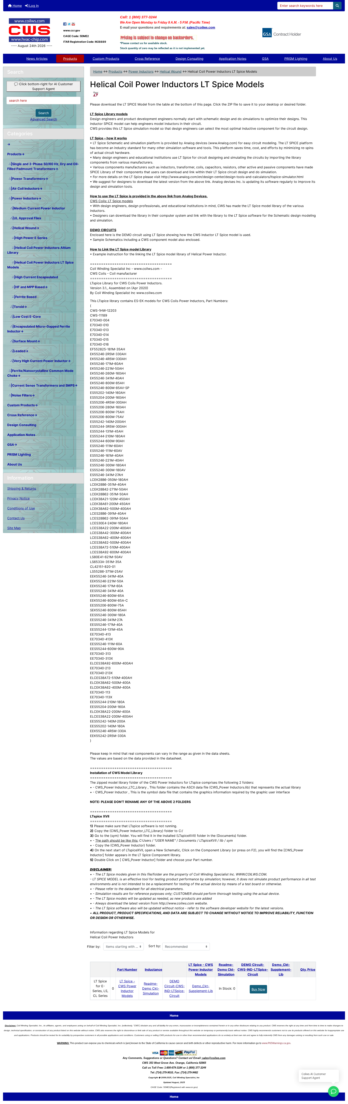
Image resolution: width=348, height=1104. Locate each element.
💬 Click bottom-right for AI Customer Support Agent (43, 86)
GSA (265, 59)
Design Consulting (189, 59)
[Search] (337, 5)
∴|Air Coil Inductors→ (24, 188)
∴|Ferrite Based (21, 297)
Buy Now (258, 989)
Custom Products (106, 59)
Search (43, 113)
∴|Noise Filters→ (21, 395)
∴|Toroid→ (17, 307)
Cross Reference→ (22, 415)
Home (17, 6)
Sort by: (154, 946)
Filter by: (93, 947)
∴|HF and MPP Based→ (27, 287)
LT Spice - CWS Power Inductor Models (200, 969)
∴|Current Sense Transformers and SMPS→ (42, 385)
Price (311, 969)
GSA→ (12, 445)
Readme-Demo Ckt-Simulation (226, 969)
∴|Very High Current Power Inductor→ (39, 361)
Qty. (303, 969)
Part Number (127, 969)
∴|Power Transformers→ (27, 179)
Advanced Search (43, 119)
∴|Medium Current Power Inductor (36, 208)
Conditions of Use (21, 508)
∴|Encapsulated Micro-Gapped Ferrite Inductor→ (38, 328)
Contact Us (16, 518)
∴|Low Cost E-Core (24, 317)
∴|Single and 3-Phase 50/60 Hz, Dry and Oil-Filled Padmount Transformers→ (43, 166)
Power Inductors (140, 71)
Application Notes (232, 59)
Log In (33, 6)
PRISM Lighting (295, 59)
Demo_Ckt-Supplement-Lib (281, 969)
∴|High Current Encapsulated (32, 277)
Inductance (153, 969)
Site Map (14, 528)
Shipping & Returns (21, 488)
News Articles (37, 59)
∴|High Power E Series (27, 238)
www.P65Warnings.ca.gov (276, 1043)
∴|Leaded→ (17, 351)
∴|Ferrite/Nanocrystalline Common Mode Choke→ (40, 373)
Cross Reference (147, 59)
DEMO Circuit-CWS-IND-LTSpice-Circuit (252, 969)
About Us (330, 59)
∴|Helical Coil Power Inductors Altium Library (39, 250)
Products (70, 59)
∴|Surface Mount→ (23, 341)
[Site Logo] (31, 30)
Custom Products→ (22, 405)
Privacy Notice (18, 498)
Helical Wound (170, 71)
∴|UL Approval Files (24, 218)
